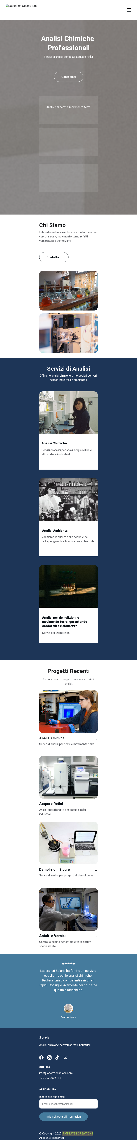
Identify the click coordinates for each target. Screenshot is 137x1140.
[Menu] (129, 10)
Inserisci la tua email (52, 1097)
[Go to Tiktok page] (57, 1057)
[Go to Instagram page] (49, 1057)
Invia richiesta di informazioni (63, 1116)
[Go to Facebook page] (41, 1057)
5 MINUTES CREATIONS (77, 1133)
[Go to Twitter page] (65, 1057)
